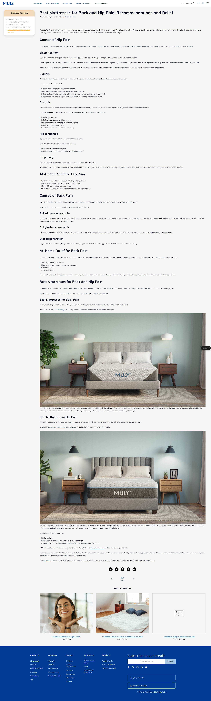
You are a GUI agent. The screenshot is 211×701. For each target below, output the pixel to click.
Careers (51, 665)
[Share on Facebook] (111, 569)
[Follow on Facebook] (129, 667)
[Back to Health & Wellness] (122, 579)
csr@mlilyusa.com (140, 686)
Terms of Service (54, 676)
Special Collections (83, 3)
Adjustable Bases (52, 3)
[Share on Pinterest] (122, 569)
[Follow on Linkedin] (142, 667)
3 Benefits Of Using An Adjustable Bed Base (179, 637)
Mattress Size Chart (89, 662)
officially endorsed (97, 548)
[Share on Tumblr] (128, 569)
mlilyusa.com (48, 561)
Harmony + (61, 310)
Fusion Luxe (60, 427)
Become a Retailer (101, 3)
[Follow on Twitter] (133, 667)
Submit (170, 661)
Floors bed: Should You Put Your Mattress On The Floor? (122, 637)
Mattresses (38, 3)
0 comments (70, 17)
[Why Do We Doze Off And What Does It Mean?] (111, 579)
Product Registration (70, 665)
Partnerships (53, 668)
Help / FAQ (70, 678)
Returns (69, 681)
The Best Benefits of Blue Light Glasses (66, 637)
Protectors (34, 676)
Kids (32, 680)
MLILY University (108, 665)
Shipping (69, 661)
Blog (86, 667)
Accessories (67, 3)
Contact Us (70, 674)
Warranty (69, 670)
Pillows (33, 665)
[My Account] (203, 3)
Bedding (33, 672)
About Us (51, 661)
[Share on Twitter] (116, 569)
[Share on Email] (134, 569)
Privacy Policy (53, 672)
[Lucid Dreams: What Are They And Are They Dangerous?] (133, 579)
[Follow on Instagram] (137, 667)
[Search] (198, 3)
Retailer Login (107, 661)
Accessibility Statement (89, 671)
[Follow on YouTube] (146, 667)
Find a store (186, 3)
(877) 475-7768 (138, 678)
